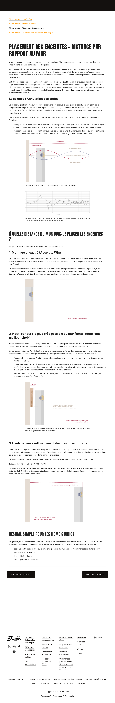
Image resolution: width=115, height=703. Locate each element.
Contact (80, 653)
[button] (104, 637)
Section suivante (95, 575)
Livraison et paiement (39, 679)
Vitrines (80, 649)
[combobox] (97, 5)
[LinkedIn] (9, 646)
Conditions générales (95, 679)
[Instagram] (14, 646)
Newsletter (81, 637)
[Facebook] (19, 646)
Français (97, 5)
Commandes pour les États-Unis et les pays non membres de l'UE (66, 664)
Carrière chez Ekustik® (72, 684)
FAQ (24, 679)
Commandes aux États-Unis (67, 679)
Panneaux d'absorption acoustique (30, 640)
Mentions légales (49, 684)
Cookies (34, 684)
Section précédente (21, 575)
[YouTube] (14, 651)
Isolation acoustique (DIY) (47, 661)
